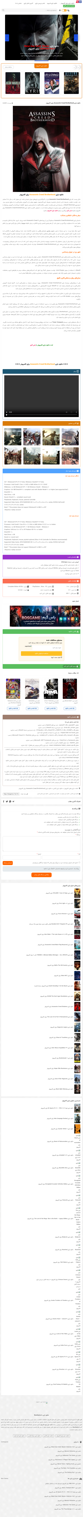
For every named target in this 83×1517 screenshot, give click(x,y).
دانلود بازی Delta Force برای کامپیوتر (63, 1345)
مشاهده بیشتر (8, 67)
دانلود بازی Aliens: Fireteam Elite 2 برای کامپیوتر (68, 1488)
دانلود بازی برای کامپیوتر (67, 3)
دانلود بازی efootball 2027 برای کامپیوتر (62, 1155)
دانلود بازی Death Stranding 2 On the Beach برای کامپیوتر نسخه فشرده (53, 986)
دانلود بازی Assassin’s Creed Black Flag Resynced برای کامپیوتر (55, 945)
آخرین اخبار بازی (28, 3)
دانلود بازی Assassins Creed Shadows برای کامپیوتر (59, 1007)
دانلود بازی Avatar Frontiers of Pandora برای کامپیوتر (58, 1300)
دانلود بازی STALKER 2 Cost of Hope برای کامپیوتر (59, 893)
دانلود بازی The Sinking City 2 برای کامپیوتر (69, 1472)
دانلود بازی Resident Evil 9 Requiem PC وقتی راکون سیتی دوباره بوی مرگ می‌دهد (51, 924)
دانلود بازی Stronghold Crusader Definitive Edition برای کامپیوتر (55, 1184)
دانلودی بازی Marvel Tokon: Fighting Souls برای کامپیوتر (65, 1464)
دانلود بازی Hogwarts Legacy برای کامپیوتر (61, 1027)
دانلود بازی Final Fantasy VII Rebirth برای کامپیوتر (59, 1384)
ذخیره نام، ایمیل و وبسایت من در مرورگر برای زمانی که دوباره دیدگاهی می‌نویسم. (55, 863)
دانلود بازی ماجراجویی (54, 794)
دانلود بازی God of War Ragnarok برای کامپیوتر (60, 1079)
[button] (71, 60)
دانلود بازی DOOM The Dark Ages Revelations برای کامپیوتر (56, 996)
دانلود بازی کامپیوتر (52, 211)
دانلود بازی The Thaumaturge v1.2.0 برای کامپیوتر (67, 1509)
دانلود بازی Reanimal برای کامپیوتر (64, 1250)
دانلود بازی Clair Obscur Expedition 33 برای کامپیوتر (59, 1048)
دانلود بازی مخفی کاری (42, 794)
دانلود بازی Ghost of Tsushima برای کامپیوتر (61, 1038)
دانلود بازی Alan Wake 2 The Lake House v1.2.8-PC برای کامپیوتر (55, 934)
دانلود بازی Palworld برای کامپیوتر (64, 1200)
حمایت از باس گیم (69, 6)
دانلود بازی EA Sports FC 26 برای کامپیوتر (62, 1357)
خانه (77, 788)
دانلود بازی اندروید (52, 3)
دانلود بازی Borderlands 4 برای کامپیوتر (62, 1058)
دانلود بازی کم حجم (19, 1436)
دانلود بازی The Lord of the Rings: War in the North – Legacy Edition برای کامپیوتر (50, 1219)
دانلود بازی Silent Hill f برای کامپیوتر (63, 976)
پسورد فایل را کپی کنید (45, 593)
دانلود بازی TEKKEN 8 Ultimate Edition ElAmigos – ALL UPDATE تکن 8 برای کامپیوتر (49, 955)
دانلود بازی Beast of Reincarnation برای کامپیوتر (60, 1142)
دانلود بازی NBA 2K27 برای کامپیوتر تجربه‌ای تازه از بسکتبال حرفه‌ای (63, 1484)
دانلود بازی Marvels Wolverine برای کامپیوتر (69, 1451)
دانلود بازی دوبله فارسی (34, 1436)
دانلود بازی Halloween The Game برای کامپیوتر (68, 1456)
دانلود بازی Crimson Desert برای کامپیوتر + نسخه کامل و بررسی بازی (54, 1280)
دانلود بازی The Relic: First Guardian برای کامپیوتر (67, 1468)
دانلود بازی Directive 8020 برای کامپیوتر (62, 1369)
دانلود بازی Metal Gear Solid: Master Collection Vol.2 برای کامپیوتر (62, 1447)
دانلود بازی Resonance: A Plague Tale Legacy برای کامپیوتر (64, 1460)
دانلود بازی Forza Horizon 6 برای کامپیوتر (62, 914)
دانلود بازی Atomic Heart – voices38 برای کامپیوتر (59, 1319)
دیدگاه (78, 835)
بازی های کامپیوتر (69, 788)
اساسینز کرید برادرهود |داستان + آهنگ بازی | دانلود (58, 869)
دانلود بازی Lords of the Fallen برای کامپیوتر (61, 1334)
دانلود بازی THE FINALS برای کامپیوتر (63, 1262)
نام (79, 854)
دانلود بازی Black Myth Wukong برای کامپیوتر (61, 1089)
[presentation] (76, 37)
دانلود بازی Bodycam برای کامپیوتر (64, 1237)
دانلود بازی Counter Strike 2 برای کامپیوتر (62, 1129)
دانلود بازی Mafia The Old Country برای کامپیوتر (60, 965)
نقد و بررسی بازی (40, 3)
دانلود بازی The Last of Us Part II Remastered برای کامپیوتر (56, 1017)
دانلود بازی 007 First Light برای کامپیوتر (62, 903)
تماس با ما (18, 3)
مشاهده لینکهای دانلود (41, 653)
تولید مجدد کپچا (56, 657)
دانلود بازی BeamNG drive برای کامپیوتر (62, 1168)
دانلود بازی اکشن (58, 788)
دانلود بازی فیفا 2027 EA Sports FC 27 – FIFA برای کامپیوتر (57, 1108)
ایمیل (39, 854)
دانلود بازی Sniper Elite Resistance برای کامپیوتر (60, 1068)
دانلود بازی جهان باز (65, 794)
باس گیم (69, 211)
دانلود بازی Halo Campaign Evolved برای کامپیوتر (60, 1119)
